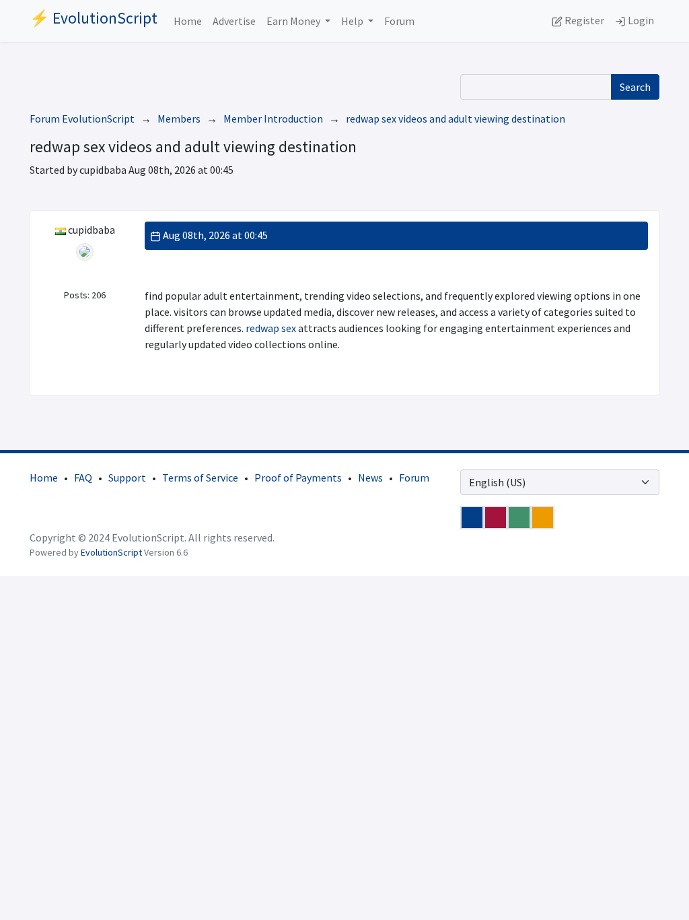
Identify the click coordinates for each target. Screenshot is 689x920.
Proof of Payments (298, 477)
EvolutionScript (111, 552)
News (370, 477)
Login (640, 20)
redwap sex (271, 328)
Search (635, 87)
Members (179, 118)
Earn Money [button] (294, 21)
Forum (399, 21)
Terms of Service (200, 477)
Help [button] (353, 21)
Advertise (234, 21)
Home (188, 21)
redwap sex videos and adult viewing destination (455, 118)
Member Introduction (273, 118)
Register (583, 20)
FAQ (83, 477)
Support (127, 477)
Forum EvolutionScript (82, 118)
